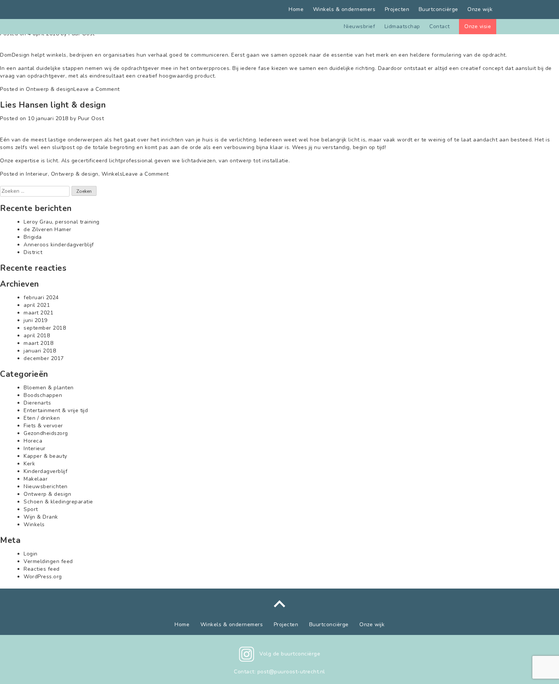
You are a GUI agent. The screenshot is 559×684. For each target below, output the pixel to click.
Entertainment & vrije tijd (56, 410)
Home (296, 9)
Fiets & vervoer (43, 425)
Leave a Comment (96, 89)
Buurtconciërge (438, 9)
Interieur (37, 174)
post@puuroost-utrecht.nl (291, 671)
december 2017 (44, 358)
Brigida (33, 237)
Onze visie (477, 26)
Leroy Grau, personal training (62, 221)
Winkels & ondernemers (344, 9)
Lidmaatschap (402, 26)
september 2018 (45, 328)
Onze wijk (479, 9)
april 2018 (37, 335)
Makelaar (36, 478)
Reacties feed (42, 569)
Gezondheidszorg (46, 433)
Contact (439, 26)
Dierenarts (37, 402)
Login (31, 553)
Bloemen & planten (49, 387)
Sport (31, 509)
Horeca (33, 440)
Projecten (397, 9)
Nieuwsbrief (359, 26)
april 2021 (37, 305)
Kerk (29, 463)
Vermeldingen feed (48, 561)
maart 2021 (38, 312)
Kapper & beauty (45, 456)
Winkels (112, 174)
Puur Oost (91, 118)
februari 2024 (41, 297)
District (33, 252)
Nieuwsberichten (46, 486)
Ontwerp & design (49, 89)
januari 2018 (40, 350)
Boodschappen (43, 395)
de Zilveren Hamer (47, 229)
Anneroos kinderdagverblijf (59, 244)
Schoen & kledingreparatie (58, 501)
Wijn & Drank (41, 517)
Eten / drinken (42, 418)
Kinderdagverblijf (45, 471)
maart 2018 (38, 343)
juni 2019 (36, 320)
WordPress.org (43, 576)
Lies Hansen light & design (53, 105)
